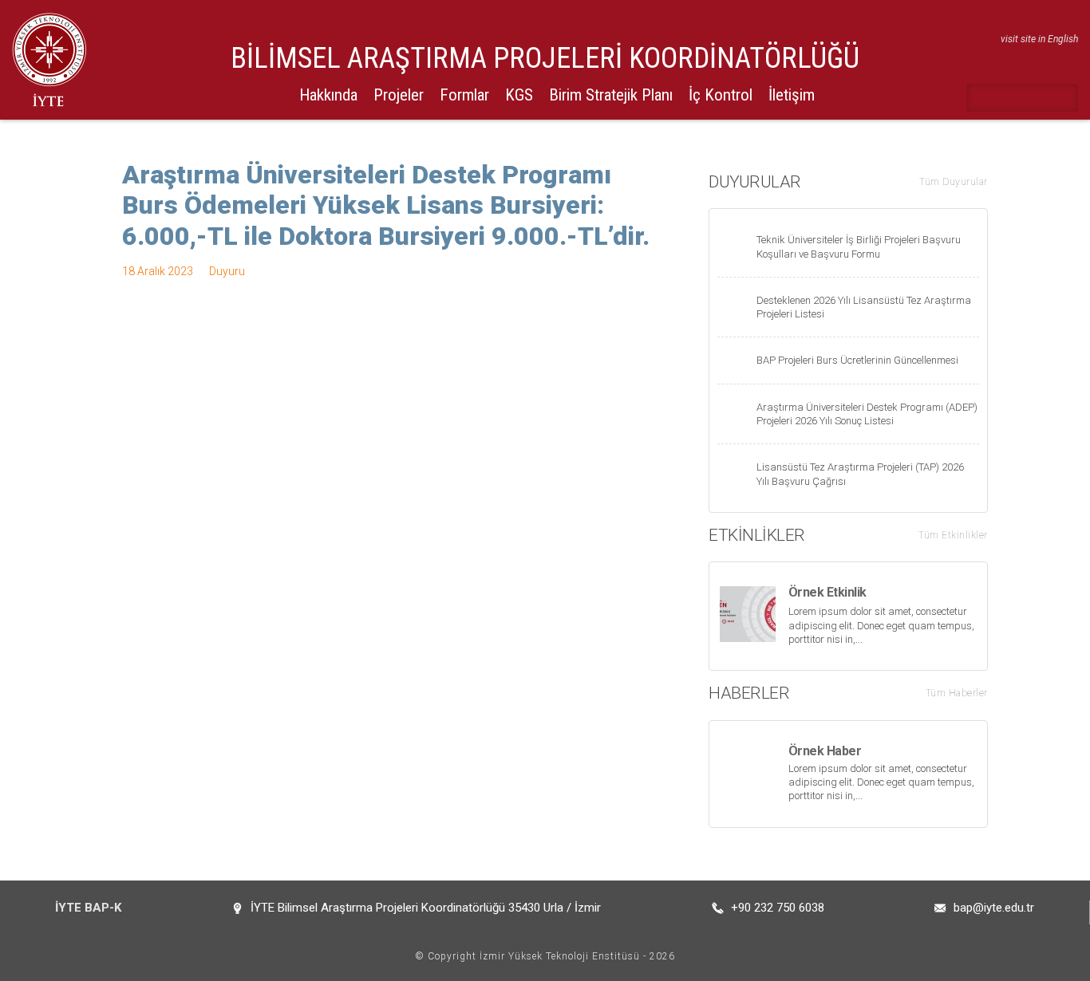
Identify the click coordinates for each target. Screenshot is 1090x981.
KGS (519, 94)
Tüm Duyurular (953, 181)
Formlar (464, 94)
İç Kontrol (720, 94)
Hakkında (328, 94)
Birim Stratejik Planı (611, 94)
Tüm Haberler (957, 693)
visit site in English (1039, 39)
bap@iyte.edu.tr (994, 907)
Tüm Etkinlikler (953, 535)
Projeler (398, 94)
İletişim (791, 94)
